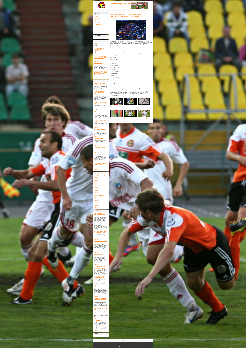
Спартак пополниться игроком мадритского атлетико (99, 49)
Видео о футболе (98, 26)
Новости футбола (98, 22)
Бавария (96, 43)
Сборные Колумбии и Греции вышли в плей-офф (100, 320)
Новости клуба (97, 20)
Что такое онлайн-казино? (100, 175)
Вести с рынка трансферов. (100, 147)
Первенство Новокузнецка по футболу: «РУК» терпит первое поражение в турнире (100, 57)
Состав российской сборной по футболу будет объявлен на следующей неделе (100, 299)
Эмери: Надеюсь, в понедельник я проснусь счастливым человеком (99, 214)
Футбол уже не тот (98, 202)
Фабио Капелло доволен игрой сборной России (99, 277)
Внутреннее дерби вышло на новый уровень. (100, 164)
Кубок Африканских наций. (100, 129)
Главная (96, 16)
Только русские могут (99, 195)
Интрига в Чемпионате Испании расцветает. (99, 113)
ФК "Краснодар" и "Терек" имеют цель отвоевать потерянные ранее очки (99, 267)
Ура (94, 182)
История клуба (97, 18)
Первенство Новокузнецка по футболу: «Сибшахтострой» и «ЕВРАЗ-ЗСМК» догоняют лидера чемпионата (100, 73)
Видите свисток (97, 205)
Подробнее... (96, 54)
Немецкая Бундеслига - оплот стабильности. (100, 154)
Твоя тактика (97, 188)
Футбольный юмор (98, 24)
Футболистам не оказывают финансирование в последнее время (100, 242)
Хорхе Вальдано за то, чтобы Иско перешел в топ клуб (100, 232)
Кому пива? (96, 192)
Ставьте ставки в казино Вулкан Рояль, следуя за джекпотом (99, 92)
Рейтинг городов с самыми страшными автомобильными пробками (126, 16)
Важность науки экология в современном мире (100, 138)
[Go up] (150, 344)
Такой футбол (97, 198)
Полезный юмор (98, 172)
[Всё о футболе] (102, 4)
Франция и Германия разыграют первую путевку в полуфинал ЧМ (100, 255)
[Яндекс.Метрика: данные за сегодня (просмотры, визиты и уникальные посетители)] (122, 346)
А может (96, 185)
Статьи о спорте (98, 28)
